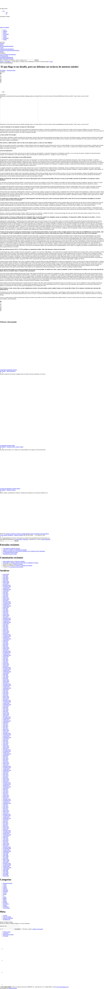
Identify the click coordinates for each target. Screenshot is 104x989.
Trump (2, 55)
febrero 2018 (6, 714)
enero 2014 (5, 781)
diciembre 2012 (7, 799)
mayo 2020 (5, 677)
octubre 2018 (6, 703)
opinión (6, 55)
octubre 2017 (6, 719)
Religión (11, 46)
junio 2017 (5, 725)
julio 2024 (5, 608)
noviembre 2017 (7, 718)
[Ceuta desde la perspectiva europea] (33, 368)
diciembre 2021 (7, 651)
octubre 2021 (6, 653)
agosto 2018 (6, 706)
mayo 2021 (5, 660)
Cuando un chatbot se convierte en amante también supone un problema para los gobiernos (27, 533)
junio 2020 (5, 675)
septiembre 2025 (7, 589)
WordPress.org (6, 919)
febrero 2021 (6, 664)
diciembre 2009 (7, 847)
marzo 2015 (6, 762)
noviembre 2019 (7, 685)
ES (3, 11)
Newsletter (5, 936)
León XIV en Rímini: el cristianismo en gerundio (15, 549)
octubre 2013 (6, 785)
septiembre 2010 (7, 834)
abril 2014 (5, 777)
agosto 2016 (6, 738)
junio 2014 (5, 774)
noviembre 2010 (7, 832)
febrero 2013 (6, 796)
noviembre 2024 (7, 603)
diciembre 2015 (7, 749)
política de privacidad (38, 929)
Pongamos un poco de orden (10, 554)
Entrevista (5, 57)
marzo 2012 (6, 810)
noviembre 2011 (7, 815)
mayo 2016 (5, 743)
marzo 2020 (6, 679)
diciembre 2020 (7, 667)
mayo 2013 (5, 792)
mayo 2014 (5, 775)
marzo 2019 (6, 696)
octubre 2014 (6, 769)
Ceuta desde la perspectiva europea (8, 369)
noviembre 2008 (7, 864)
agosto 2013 (6, 788)
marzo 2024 (6, 614)
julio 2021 (5, 658)
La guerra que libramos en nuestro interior (10, 488)
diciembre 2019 (7, 684)
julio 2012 (5, 804)
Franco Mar (6, 562)
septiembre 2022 (7, 638)
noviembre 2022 (7, 636)
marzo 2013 (6, 795)
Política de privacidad (8, 934)
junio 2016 (5, 741)
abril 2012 (5, 808)
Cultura (5, 36)
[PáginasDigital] (14, 24)
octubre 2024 (6, 604)
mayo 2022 (5, 644)
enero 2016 (5, 748)
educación (2, 58)
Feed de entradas (7, 916)
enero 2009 (5, 862)
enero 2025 (5, 600)
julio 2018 (5, 707)
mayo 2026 (5, 578)
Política (7, 46)
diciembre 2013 (7, 782)
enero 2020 (5, 682)
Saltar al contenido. (4, 27)
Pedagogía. (10, 57)
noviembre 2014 (7, 767)
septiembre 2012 (7, 803)
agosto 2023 (6, 623)
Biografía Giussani (7, 883)
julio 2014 (5, 773)
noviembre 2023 (7, 619)
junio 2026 (5, 577)
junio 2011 (5, 822)
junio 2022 (5, 642)
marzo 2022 (6, 647)
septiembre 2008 (7, 867)
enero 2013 (5, 797)
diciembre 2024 (7, 601)
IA (14, 50)
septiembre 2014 (7, 770)
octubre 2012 (6, 801)
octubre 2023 (6, 621)
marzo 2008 (6, 875)
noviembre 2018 (7, 701)
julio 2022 (5, 641)
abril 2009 (5, 858)
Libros (8, 49)
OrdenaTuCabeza (12, 988)
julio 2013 (5, 789)
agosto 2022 (6, 640)
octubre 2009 (6, 849)
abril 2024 (5, 612)
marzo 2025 (6, 597)
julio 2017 (5, 723)
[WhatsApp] (52, 78)
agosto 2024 (6, 607)
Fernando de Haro (11, 70)
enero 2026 (5, 584)
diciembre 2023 (7, 618)
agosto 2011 (6, 819)
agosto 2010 (6, 836)
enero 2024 (5, 616)
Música (12, 49)
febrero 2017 (6, 730)
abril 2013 (5, 793)
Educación (11, 50)
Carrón (4, 35)
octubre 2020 (6, 670)
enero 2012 (5, 812)
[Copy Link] (52, 82)
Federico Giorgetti (18, 535)
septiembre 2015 (7, 753)
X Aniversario (6, 908)
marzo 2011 (6, 826)
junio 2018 (5, 708)
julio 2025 (5, 592)
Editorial (5, 31)
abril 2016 (5, 744)
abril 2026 (5, 579)
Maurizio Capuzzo (11, 490)
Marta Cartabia (19, 446)
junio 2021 (5, 659)
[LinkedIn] (52, 76)
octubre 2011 (6, 817)
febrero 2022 (6, 648)
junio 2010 (5, 838)
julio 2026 (5, 575)
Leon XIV (2, 54)
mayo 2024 (5, 611)
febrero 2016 (6, 747)
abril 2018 (5, 711)
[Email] (52, 81)
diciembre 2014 (7, 766)
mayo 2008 (5, 873)
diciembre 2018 (7, 700)
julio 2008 (5, 870)
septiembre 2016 (7, 737)
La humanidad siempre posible (7, 445)
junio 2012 (5, 806)
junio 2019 (5, 692)
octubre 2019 (6, 686)
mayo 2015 (5, 759)
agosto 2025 (6, 590)
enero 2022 (5, 649)
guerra (1, 57)
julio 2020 (5, 674)
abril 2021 (5, 662)
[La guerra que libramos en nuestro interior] (26, 487)
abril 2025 (5, 596)
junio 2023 (5, 626)
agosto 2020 (6, 673)
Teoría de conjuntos (20, 561)
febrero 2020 (6, 681)
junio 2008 (5, 871)
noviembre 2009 (7, 848)
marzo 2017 (6, 729)
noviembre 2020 (7, 669)
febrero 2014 (6, 780)
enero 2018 (5, 715)
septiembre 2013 (7, 786)
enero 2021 (5, 666)
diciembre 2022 (7, 634)
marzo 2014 (6, 778)
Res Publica (6, 34)
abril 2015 (5, 760)
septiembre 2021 (7, 655)
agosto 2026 (6, 574)
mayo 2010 (5, 840)
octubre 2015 (6, 752)
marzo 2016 (6, 745)
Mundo (5, 898)
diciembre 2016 (7, 733)
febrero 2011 (6, 827)
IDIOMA (2, 926)
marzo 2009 (6, 859)
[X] (52, 75)
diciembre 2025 (7, 585)
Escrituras (5, 891)
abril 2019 (5, 695)
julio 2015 (5, 756)
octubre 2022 (6, 637)
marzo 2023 (6, 630)
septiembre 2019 (7, 688)
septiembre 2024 (7, 605)
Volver (51, 61)
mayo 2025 (5, 595)
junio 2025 (5, 593)
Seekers (5, 39)
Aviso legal (5, 933)
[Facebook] (52, 73)
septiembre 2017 (7, 721)
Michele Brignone (11, 371)
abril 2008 (5, 874)
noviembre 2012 (7, 800)
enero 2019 (5, 699)
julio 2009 (5, 854)
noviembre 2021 (7, 652)
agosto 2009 (6, 852)
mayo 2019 (5, 693)
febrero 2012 (6, 811)
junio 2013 (5, 790)
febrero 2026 (6, 582)
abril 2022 (5, 645)
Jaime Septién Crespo (8, 561)
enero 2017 (5, 732)
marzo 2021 (6, 663)
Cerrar (4, 30)
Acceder (5, 915)
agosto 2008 (6, 869)
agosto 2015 (6, 755)
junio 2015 (5, 758)
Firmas (4, 32)
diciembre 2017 (7, 716)
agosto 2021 (6, 656)
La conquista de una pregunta (16, 566)
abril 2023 (5, 629)
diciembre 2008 (7, 863)
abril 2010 (5, 841)
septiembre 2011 (7, 818)
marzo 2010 (6, 843)
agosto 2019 (6, 689)
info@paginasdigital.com (62, 987)
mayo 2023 (5, 627)
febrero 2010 (6, 844)
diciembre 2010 (7, 830)
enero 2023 (5, 633)
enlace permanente (45, 539)
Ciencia (7, 50)
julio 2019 (5, 690)
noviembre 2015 (7, 751)
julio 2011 (5, 821)
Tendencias (5, 38)
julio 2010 (5, 837)
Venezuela (10, 58)
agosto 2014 (6, 771)
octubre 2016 (6, 736)
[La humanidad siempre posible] (52, 444)
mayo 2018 (5, 710)
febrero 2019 (6, 697)
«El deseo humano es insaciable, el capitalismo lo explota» (24, 562)
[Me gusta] (0, 91)
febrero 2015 (6, 763)
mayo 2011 (5, 823)
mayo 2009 (5, 856)
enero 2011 (5, 829)
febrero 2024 (6, 615)
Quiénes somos (6, 931)
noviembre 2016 (7, 734)
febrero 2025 (6, 599)
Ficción (5, 49)
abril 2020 (5, 678)
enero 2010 (5, 845)
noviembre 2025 (7, 586)
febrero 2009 (6, 860)
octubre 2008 (6, 866)
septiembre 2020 (7, 671)
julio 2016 (5, 740)
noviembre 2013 (7, 784)
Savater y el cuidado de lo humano (24, 565)
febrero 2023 (6, 632)
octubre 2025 (6, 588)
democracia (8, 54)
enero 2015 (5, 764)
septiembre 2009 (7, 851)
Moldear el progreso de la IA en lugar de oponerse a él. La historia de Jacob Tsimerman (24, 551)
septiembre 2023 (7, 622)
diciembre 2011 (6, 814)
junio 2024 (5, 610)
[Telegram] (52, 79)
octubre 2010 (6, 833)
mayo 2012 (5, 807)
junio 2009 (5, 855)
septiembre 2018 (7, 704)
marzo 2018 (6, 712)
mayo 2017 (5, 726)
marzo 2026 (6, 581)
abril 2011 (5, 825)
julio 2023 (5, 625)
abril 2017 (5, 727)
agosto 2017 (6, 722)
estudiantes (13, 54)
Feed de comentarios (8, 918)
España (6, 58)
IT (6, 14)
